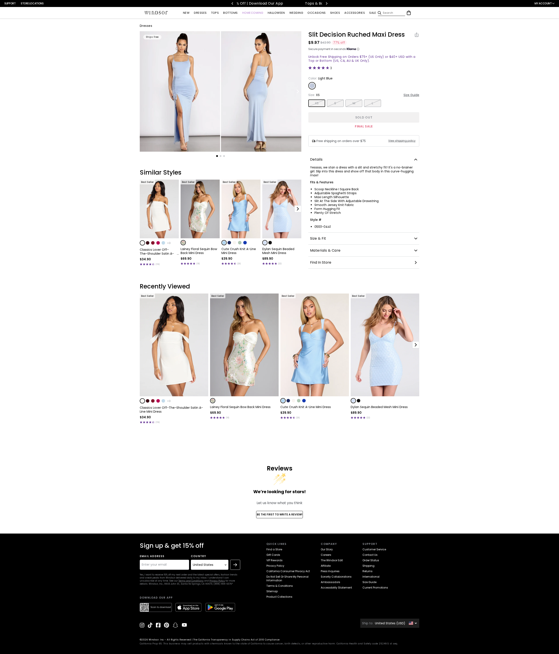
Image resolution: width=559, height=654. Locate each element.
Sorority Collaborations (336, 576)
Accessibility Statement (336, 587)
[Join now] (235, 565)
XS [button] (317, 103)
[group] (180, 91)
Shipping (368, 566)
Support (10, 3)
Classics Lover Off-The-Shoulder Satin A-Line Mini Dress (157, 252)
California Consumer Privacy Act (288, 571)
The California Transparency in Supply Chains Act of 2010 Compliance (236, 639)
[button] (142, 243)
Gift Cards (273, 555)
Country (198, 556)
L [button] (372, 103)
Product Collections (279, 597)
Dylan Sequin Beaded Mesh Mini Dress (278, 251)
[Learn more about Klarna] (358, 49)
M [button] (354, 103)
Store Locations (32, 3)
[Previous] (232, 3)
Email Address (152, 556)
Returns (367, 571)
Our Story (327, 549)
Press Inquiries (330, 571)
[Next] (326, 3)
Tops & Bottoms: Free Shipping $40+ (283, 3)
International (371, 576)
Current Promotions (375, 587)
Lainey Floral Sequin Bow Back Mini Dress (199, 251)
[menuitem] (186, 13)
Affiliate (326, 566)
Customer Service (374, 549)
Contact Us (370, 555)
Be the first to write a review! (279, 514)
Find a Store (274, 549)
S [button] (335, 103)
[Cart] (409, 13)
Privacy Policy (217, 580)
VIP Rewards (274, 560)
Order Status (370, 560)
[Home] (156, 13)
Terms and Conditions (191, 580)
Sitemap (272, 591)
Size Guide (411, 95)
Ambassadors (330, 582)
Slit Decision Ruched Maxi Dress (356, 34)
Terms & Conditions (279, 586)
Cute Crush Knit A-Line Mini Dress (238, 251)
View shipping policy (402, 140)
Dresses (146, 26)
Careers (326, 555)
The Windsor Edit (332, 560)
